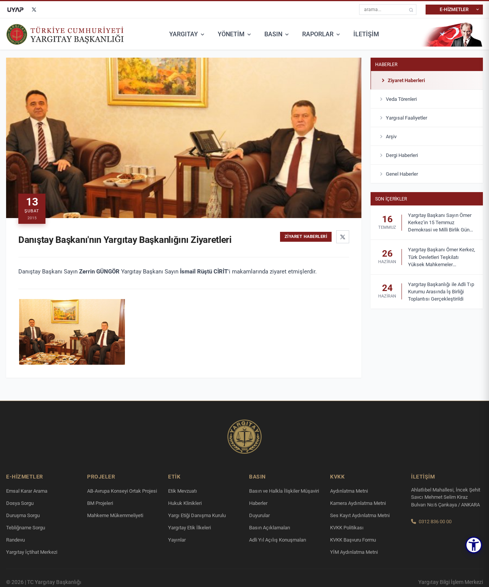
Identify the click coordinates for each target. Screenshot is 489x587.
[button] (473, 545)
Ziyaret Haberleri (406, 80)
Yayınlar (177, 540)
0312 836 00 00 (435, 521)
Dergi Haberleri (402, 155)
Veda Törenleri (401, 99)
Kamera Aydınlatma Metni (358, 503)
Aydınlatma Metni (349, 491)
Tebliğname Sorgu (25, 527)
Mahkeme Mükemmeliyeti (115, 515)
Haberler (386, 64)
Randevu (15, 540)
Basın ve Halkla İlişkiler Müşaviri (284, 491)
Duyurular (259, 515)
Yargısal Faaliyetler (406, 117)
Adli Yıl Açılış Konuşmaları (277, 540)
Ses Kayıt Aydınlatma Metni (360, 515)
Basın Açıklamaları (269, 527)
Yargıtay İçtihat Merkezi (31, 552)
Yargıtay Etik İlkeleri (189, 527)
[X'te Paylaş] (342, 236)
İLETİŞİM (366, 34)
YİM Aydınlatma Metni (354, 552)
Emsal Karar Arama (26, 491)
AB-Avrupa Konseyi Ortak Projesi (122, 491)
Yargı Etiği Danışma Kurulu (197, 515)
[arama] (411, 10)
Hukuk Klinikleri (185, 503)
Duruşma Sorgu (23, 515)
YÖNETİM (231, 34)
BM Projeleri (100, 503)
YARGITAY (183, 34)
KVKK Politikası (347, 527)
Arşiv (391, 136)
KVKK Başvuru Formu (353, 540)
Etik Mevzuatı (182, 491)
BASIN (273, 34)
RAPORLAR (318, 34)
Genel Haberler (402, 173)
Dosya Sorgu (20, 503)
